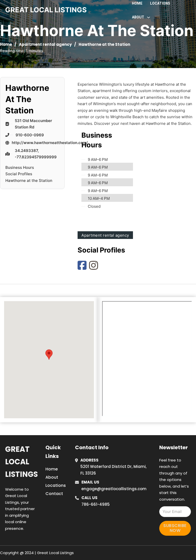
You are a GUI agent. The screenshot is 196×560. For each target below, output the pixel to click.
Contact (54, 494)
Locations (160, 3)
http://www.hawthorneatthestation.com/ (50, 142)
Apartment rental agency (45, 44)
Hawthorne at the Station (28, 180)
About (51, 477)
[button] (49, 354)
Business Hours (19, 167)
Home (137, 3)
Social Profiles (18, 173)
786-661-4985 (95, 504)
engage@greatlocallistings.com (113, 488)
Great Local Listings (21, 462)
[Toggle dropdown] (148, 17)
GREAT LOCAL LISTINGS (46, 10)
